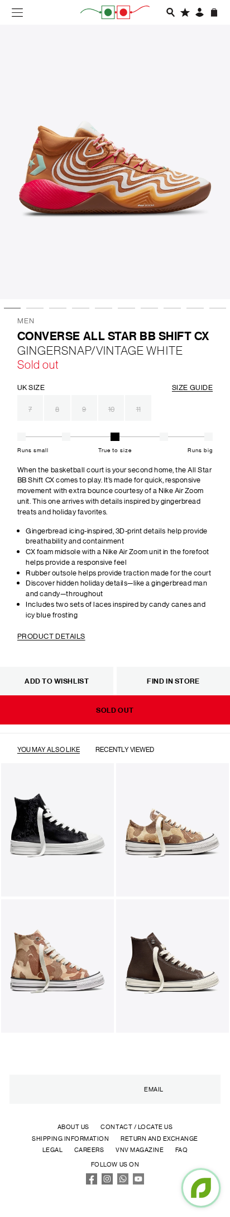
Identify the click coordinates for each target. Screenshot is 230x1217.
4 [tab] (77, 272)
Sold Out (114, 710)
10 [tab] (215, 272)
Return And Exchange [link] (159, 1138)
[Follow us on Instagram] (107, 1182)
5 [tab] (100, 272)
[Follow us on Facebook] (91, 1182)
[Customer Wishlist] (184, 12)
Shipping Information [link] (70, 1138)
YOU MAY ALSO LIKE (48, 749)
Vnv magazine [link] (140, 1150)
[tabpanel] (115, 162)
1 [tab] (9, 272)
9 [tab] (192, 272)
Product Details (51, 635)
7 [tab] (146, 272)
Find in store (173, 681)
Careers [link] (89, 1150)
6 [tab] (123, 272)
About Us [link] (73, 1127)
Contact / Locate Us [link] (136, 1127)
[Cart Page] (213, 12)
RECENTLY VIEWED (124, 749)
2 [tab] (31, 272)
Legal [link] (52, 1150)
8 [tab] (169, 272)
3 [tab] (54, 272)
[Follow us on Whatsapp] (123, 1182)
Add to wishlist (57, 681)
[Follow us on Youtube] (139, 1182)
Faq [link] (181, 1150)
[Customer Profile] (199, 12)
